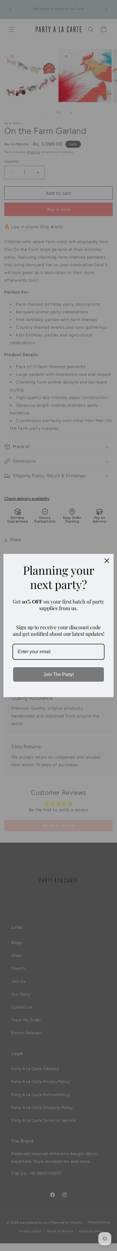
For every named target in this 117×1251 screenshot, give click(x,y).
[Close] (107, 561)
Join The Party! (58, 674)
